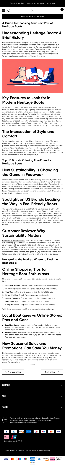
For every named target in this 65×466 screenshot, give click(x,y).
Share (32, 364)
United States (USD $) (13, 441)
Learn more (50, 3)
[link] (9, 10)
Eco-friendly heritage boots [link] (13, 240)
